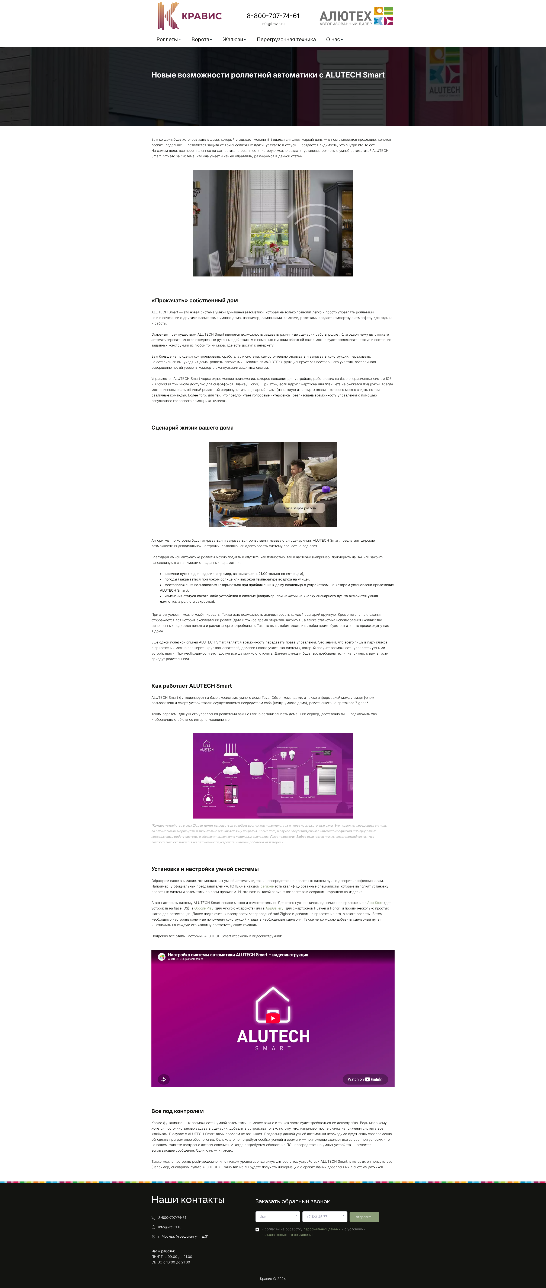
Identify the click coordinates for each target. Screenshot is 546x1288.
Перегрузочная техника (286, 39)
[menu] (273, 39)
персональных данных (321, 1229)
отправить (364, 1217)
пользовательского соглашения (287, 1234)
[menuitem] (168, 39)
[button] (168, 39)
